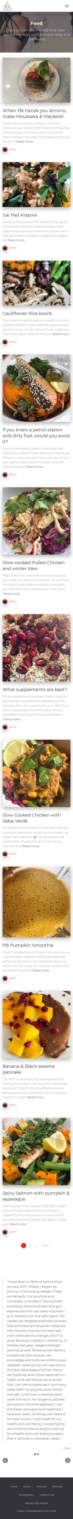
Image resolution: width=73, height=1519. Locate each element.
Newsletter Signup (36, 1503)
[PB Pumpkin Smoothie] (36, 902)
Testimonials (26, 1495)
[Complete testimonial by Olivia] (36, 1264)
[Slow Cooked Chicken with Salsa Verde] (36, 773)
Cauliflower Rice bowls (27, 313)
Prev (5, 1460)
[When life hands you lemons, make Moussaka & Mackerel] (36, 80)
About (27, 1486)
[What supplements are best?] (36, 648)
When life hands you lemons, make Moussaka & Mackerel (34, 113)
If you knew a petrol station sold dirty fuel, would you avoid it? (36, 435)
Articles (41, 1486)
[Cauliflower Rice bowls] (36, 283)
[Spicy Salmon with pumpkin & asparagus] (36, 1151)
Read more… (25, 141)
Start (35, 1454)
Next (46, 1245)
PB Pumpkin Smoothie (28, 945)
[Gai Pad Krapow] (36, 184)
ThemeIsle (50, 1510)
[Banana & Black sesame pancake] (36, 1024)
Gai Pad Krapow (20, 215)
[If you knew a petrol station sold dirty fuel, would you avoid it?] (36, 388)
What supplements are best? (35, 689)
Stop (38, 1454)
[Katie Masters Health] (8, 6)
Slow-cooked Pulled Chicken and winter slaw (34, 565)
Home (14, 1486)
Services (57, 1486)
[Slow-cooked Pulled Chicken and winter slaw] (36, 521)
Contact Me (47, 1495)
